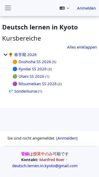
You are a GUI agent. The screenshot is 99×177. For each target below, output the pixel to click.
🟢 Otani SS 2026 (28, 76)
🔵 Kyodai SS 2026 (29, 68)
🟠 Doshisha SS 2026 (31, 61)
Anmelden (86, 8)
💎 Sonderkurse (22, 91)
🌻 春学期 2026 (22, 54)
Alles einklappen (82, 47)
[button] (64, 8)
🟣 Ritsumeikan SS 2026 (34, 83)
